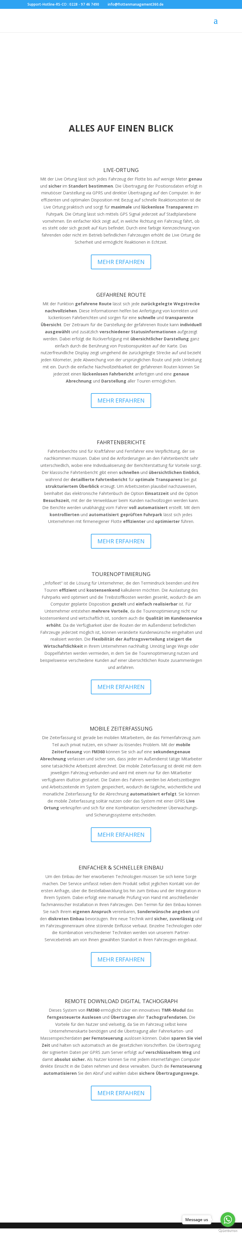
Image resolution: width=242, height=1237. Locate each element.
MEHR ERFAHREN (121, 262)
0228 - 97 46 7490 (84, 4)
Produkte (121, 1191)
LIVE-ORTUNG (121, 169)
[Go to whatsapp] (227, 1219)
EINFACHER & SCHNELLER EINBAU (121, 867)
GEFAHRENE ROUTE (121, 294)
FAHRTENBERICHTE (121, 442)
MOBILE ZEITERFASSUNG (121, 728)
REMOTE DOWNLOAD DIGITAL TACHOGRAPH (121, 1001)
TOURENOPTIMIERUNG (121, 574)
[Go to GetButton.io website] (227, 1231)
